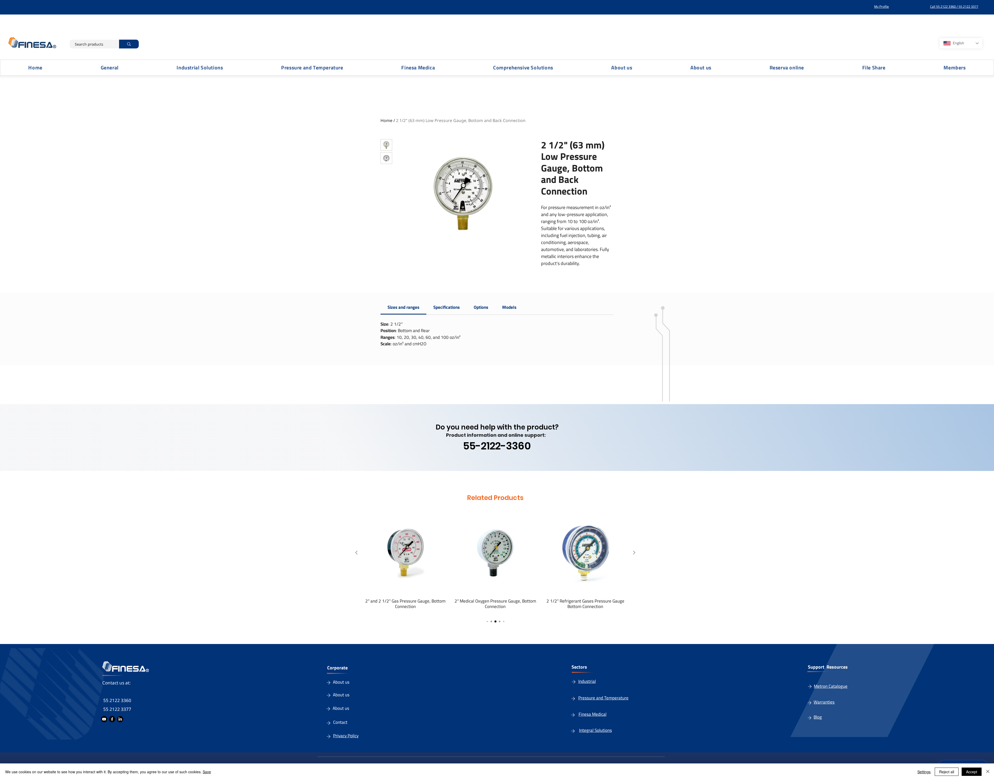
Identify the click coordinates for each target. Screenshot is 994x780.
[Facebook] (112, 719)
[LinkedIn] (120, 719)
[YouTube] (104, 719)
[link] (403, 307)
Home (386, 120)
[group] (495, 560)
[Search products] (129, 44)
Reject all (946, 771)
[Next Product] (634, 552)
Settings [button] (924, 771)
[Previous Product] (356, 552)
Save (207, 771)
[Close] (988, 772)
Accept (971, 771)
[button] (200, 67)
